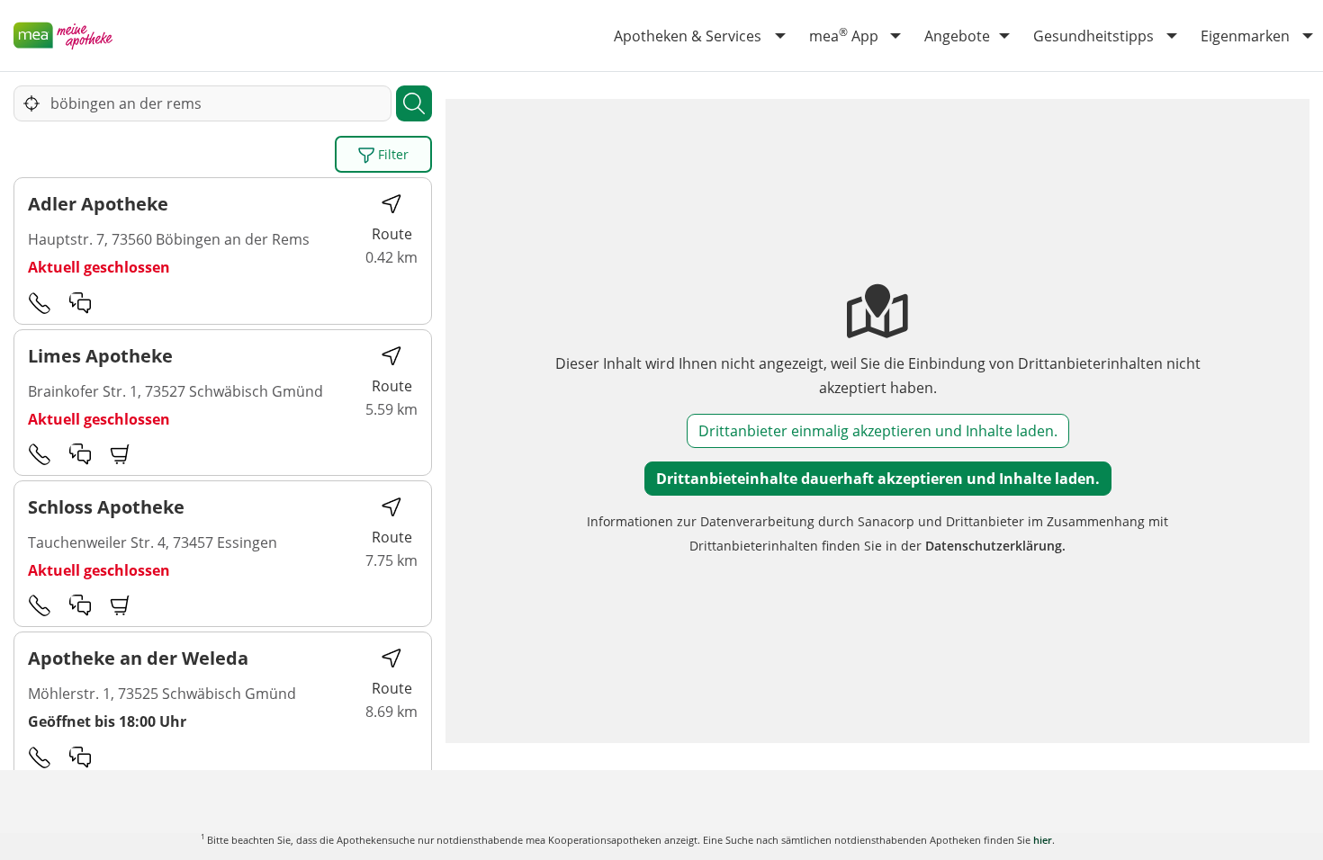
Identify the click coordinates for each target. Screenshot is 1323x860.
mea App (843, 35)
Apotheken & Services (687, 36)
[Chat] (80, 302)
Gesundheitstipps (1093, 36)
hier (1042, 840)
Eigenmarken (1245, 36)
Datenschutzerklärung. (995, 545)
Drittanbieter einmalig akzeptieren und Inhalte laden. (878, 431)
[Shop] (120, 454)
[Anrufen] (39, 302)
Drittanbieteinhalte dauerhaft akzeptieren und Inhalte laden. (878, 478)
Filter (391, 154)
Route (392, 234)
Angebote (957, 36)
